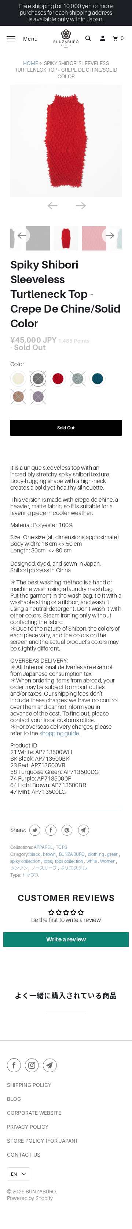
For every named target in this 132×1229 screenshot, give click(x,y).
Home (30, 63)
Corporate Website (34, 1113)
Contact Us (23, 1154)
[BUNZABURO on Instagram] (33, 1067)
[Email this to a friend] (82, 830)
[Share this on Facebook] (50, 830)
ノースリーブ (44, 868)
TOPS (61, 847)
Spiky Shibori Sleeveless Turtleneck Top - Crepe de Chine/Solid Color (65, 294)
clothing (96, 854)
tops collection (69, 861)
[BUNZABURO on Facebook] (15, 1067)
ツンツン (19, 868)
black (35, 854)
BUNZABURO (72, 854)
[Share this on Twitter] (33, 830)
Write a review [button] (66, 939)
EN (14, 1174)
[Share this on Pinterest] (66, 830)
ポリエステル (73, 868)
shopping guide (59, 733)
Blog (14, 1099)
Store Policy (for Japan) (42, 1141)
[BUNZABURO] (66, 38)
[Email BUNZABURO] (51, 1067)
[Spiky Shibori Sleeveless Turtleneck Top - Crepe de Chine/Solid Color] (66, 141)
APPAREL (44, 847)
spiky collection (25, 861)
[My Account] (102, 38)
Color (17, 364)
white (92, 861)
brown (49, 854)
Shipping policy (29, 1085)
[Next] (80, 205)
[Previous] (52, 205)
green (113, 854)
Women (108, 861)
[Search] (88, 38)
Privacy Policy (27, 1127)
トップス (31, 875)
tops (48, 861)
